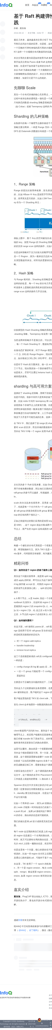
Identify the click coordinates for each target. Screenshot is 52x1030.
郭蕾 (20, 920)
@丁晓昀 (33, 930)
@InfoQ (22, 930)
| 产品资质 (50, 1024)
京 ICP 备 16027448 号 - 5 (31, 1024)
